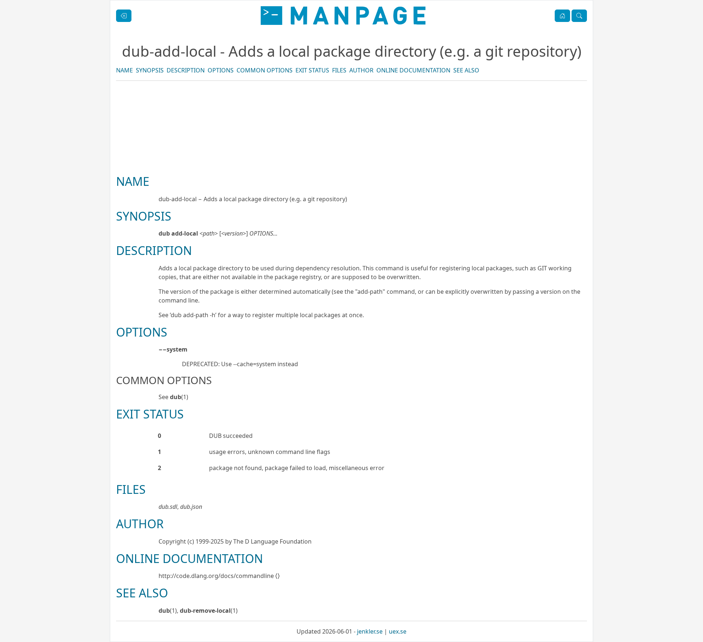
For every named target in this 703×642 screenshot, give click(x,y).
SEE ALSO (466, 70)
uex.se (397, 631)
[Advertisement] (351, 152)
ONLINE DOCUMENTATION (413, 70)
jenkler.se (370, 631)
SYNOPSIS (150, 70)
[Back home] (343, 15)
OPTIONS (221, 70)
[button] (562, 16)
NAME (124, 70)
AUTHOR (361, 70)
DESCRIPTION (186, 70)
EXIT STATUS (312, 70)
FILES (339, 70)
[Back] (123, 16)
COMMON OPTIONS (265, 70)
